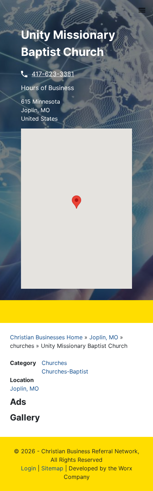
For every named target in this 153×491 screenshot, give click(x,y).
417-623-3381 (53, 74)
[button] (76, 202)
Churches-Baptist (65, 371)
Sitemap (52, 468)
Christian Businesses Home (46, 337)
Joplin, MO (103, 337)
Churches (54, 362)
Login (28, 468)
